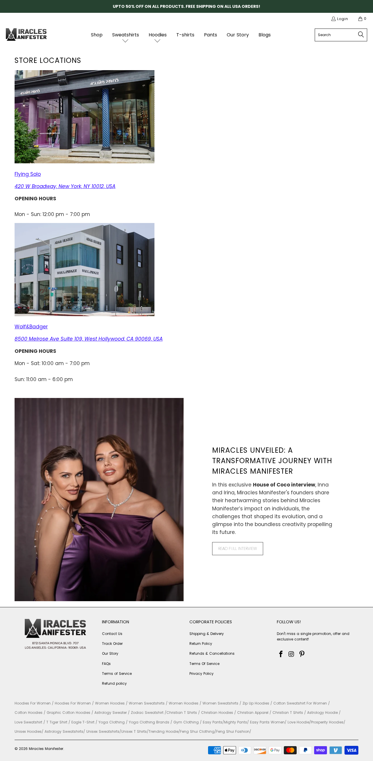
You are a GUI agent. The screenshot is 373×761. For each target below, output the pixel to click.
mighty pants (235, 722)
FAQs (106, 663)
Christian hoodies (217, 712)
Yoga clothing (111, 722)
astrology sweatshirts (64, 731)
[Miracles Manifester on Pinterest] (302, 654)
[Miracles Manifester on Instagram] (291, 654)
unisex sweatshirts (102, 731)
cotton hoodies (29, 712)
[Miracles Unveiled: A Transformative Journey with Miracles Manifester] (99, 499)
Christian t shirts (287, 712)
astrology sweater (110, 712)
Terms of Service (117, 673)
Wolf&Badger (31, 326)
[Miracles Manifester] (26, 35)
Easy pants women (267, 722)
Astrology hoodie (322, 712)
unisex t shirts (134, 731)
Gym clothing (186, 722)
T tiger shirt (56, 722)
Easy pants (212, 722)
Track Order (112, 643)
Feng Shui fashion (232, 731)
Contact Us (112, 633)
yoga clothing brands (149, 722)
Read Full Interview (237, 548)
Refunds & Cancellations (212, 653)
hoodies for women (33, 703)
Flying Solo (28, 174)
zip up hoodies (255, 703)
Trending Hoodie (163, 731)
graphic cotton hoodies (68, 712)
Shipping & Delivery (206, 633)
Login (342, 18)
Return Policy (200, 643)
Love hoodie (298, 722)
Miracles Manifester (46, 748)
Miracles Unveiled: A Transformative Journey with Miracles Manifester (272, 460)
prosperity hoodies (327, 722)
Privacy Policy (201, 673)
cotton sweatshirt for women (300, 703)
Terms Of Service (204, 663)
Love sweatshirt (28, 722)
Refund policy (114, 683)
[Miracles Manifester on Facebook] (281, 654)
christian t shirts (181, 712)
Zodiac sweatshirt (147, 712)
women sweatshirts (147, 703)
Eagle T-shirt (82, 722)
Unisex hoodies (28, 731)
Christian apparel (252, 712)
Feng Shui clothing (197, 731)
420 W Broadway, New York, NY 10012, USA (65, 186)
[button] (125, 35)
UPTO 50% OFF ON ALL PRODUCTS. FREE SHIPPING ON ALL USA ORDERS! (186, 6)
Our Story (110, 653)
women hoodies (110, 703)
